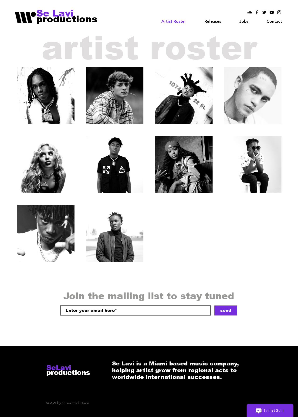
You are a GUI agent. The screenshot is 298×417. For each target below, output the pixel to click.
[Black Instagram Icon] (279, 12)
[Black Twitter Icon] (264, 12)
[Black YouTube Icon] (271, 12)
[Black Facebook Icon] (256, 12)
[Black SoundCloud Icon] (249, 12)
